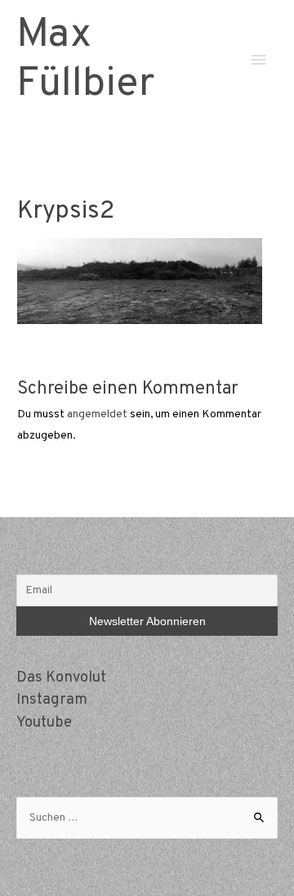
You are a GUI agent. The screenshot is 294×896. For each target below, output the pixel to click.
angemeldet (97, 414)
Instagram (51, 700)
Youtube (44, 723)
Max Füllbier (85, 60)
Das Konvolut (61, 678)
